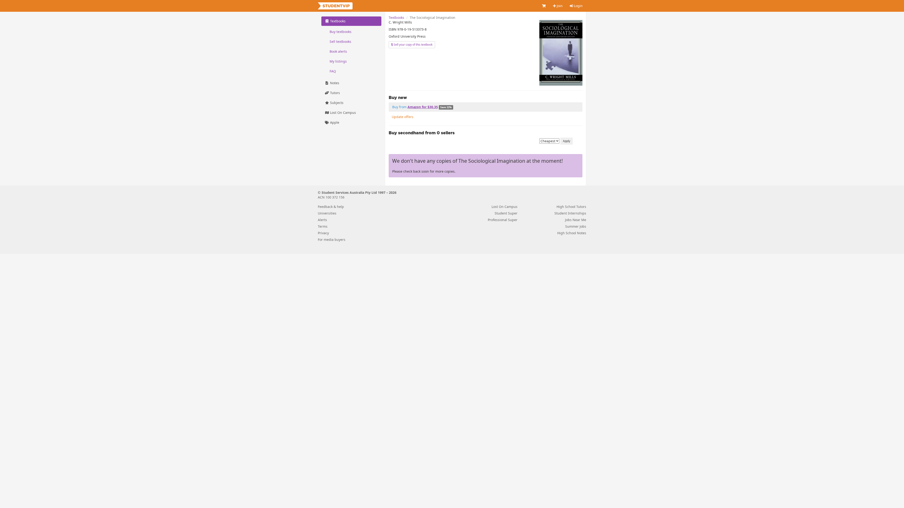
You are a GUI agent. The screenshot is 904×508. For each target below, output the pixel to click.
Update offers (402, 117)
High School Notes (571, 233)
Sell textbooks (340, 41)
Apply (566, 141)
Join (559, 6)
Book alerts (338, 51)
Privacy (323, 233)
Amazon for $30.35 (423, 107)
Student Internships (570, 213)
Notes (334, 83)
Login (578, 6)
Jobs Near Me (575, 220)
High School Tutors (571, 206)
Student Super (506, 213)
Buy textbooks (340, 31)
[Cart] (544, 6)
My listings (338, 61)
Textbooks (396, 17)
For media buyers (331, 239)
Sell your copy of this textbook (412, 45)
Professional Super (502, 220)
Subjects (336, 102)
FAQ (333, 71)
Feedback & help (331, 206)
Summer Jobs (575, 226)
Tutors (334, 93)
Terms (322, 226)
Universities (327, 213)
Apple (334, 122)
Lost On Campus (342, 112)
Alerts (322, 220)
